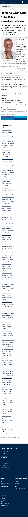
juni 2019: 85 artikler (6, 208)
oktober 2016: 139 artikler (7, 286)
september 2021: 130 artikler (8, 143)
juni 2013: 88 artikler (6, 382)
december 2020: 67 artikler (7, 165)
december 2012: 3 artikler (7, 398)
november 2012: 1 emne (7, 400)
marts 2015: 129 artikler (7, 331)
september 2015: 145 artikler (8, 317)
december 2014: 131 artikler (8, 340)
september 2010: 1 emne (7, 420)
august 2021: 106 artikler (7, 145)
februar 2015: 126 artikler (7, 333)
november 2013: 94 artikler (7, 371)
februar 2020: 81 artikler (7, 188)
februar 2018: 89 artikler (7, 246)
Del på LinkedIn (4, 119)
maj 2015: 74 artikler (6, 326)
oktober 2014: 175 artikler (7, 344)
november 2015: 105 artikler (8, 313)
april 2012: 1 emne (6, 404)
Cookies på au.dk (7, 511)
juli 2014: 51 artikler (6, 351)
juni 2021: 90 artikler (6, 150)
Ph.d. (16, 486)
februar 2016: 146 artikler (7, 304)
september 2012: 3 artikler (7, 402)
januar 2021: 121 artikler (7, 161)
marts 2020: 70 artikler (7, 185)
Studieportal (3, 500)
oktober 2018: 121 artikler (7, 228)
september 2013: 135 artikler (8, 375)
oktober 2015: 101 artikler (7, 315)
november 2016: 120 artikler (8, 284)
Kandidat (17, 483)
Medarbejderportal (5, 503)
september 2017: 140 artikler (8, 259)
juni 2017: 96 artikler (6, 266)
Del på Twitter (17, 116)
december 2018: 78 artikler (7, 224)
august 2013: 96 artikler (7, 378)
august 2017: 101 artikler (7, 261)
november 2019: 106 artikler (8, 197)
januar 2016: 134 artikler (7, 306)
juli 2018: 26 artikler (6, 235)
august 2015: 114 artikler (7, 320)
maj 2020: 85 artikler (6, 181)
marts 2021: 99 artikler (7, 156)
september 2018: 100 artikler (8, 230)
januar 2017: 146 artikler (7, 277)
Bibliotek (3, 498)
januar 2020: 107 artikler (7, 190)
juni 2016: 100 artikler (7, 295)
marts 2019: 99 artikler (7, 215)
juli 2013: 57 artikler (6, 380)
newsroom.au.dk (6, 6)
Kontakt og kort (4, 485)
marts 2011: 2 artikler (6, 416)
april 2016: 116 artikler (7, 299)
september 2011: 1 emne (7, 411)
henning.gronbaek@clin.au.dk (9, 109)
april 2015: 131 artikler (7, 328)
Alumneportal (4, 505)
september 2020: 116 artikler (8, 172)
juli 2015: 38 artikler (6, 322)
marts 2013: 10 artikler (7, 389)
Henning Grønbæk (16, 100)
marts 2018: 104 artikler (7, 244)
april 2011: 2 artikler (6, 413)
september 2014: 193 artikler (8, 346)
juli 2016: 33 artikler (6, 293)
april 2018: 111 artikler (7, 241)
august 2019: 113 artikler (7, 203)
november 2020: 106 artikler (8, 168)
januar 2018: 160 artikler (7, 248)
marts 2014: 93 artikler (7, 360)
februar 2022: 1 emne (6, 130)
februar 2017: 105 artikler (7, 275)
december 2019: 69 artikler (7, 194)
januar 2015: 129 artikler (7, 335)
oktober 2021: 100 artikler (7, 141)
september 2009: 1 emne (7, 425)
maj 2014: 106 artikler (6, 355)
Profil (2, 481)
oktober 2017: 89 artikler (7, 257)
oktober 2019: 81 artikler (7, 199)
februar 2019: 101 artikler (7, 217)
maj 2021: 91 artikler (6, 152)
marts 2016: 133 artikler (7, 302)
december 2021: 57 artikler (7, 136)
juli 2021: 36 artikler (6, 148)
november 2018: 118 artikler (8, 226)
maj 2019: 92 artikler (6, 210)
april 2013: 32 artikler (6, 387)
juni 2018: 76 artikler (6, 237)
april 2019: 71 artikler (6, 212)
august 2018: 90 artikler (7, 232)
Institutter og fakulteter (6, 483)
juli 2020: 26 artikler (6, 177)
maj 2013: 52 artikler (6, 384)
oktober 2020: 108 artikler (7, 170)
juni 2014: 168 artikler (7, 353)
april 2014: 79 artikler (6, 358)
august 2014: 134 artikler (7, 349)
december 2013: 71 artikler (7, 369)
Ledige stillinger (4, 486)
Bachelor (17, 481)
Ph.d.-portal (3, 501)
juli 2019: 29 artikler (6, 206)
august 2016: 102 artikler (7, 291)
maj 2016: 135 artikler (6, 297)
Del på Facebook (5, 116)
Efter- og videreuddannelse (20, 488)
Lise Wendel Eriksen (11, 34)
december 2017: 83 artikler (7, 253)
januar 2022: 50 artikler (7, 132)
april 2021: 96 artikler (6, 154)
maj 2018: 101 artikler (6, 239)
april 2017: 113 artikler (7, 270)
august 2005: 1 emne (6, 434)
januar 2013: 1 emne (6, 393)
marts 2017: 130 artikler (7, 273)
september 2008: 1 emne (7, 429)
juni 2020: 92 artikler (6, 179)
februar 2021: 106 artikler (7, 159)
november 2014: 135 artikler (8, 342)
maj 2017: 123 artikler (6, 268)
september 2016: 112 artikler (8, 288)
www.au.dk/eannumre (5, 467)
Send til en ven (17, 119)
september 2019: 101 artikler (8, 201)
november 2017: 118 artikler (8, 255)
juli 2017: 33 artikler (6, 264)
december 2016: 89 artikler (7, 282)
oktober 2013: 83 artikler (7, 373)
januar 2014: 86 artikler (7, 364)
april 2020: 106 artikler (7, 183)
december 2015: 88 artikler (7, 311)
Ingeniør (16, 485)
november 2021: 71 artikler (7, 139)
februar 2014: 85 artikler (7, 362)
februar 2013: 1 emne (6, 391)
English (18, 2)
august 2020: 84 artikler (7, 174)
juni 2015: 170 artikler (7, 324)
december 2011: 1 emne (7, 409)
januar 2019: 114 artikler (7, 219)
